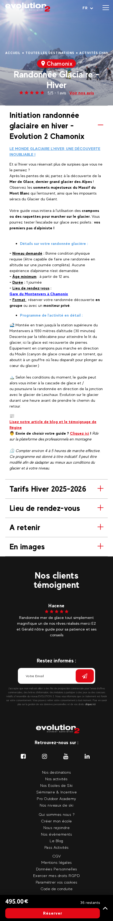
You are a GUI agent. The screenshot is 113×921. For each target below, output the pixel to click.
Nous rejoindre (56, 827)
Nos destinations (56, 772)
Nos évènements (56, 834)
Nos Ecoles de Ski (56, 785)
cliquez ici (90, 704)
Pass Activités (56, 847)
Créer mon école (56, 821)
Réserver (52, 913)
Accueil (12, 53)
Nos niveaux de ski (56, 805)
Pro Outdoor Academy (56, 798)
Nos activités (56, 779)
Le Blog (56, 840)
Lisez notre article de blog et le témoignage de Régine (52, 424)
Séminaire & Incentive (56, 792)
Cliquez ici (79, 433)
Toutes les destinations (49, 53)
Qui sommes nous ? (57, 814)
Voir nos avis (81, 92)
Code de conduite (56, 888)
